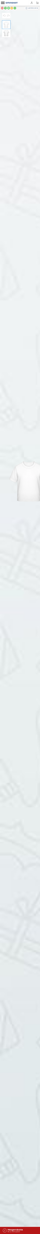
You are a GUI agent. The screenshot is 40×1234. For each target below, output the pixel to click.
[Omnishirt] (12, 3)
